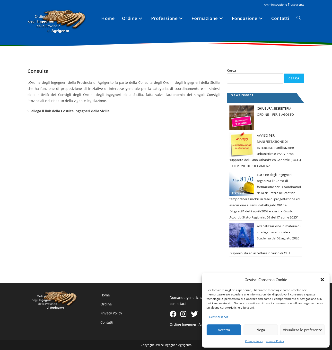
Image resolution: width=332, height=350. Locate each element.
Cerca (231, 70)
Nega (260, 329)
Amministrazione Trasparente (284, 4)
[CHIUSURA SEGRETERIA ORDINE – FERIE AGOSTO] (241, 117)
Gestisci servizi (219, 317)
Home (105, 295)
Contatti (106, 322)
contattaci (178, 303)
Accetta (224, 329)
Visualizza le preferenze (302, 329)
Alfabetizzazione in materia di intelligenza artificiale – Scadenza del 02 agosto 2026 (278, 232)
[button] (322, 279)
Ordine (106, 304)
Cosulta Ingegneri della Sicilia (85, 111)
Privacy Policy (254, 341)
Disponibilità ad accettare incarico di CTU (259, 253)
